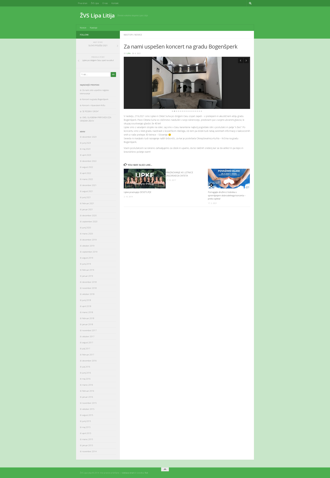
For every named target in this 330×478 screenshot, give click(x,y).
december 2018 (89, 282)
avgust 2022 (87, 167)
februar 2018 (88, 318)
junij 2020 (86, 227)
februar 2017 (88, 354)
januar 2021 (87, 209)
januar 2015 (87, 445)
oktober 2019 (88, 245)
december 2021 (89, 185)
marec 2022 (87, 179)
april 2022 (86, 173)
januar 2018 (87, 324)
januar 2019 (87, 276)
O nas (105, 3)
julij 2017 (86, 348)
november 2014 (89, 451)
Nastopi (93, 27)
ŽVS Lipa (95, 3)
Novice (83, 27)
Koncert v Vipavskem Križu (93, 105)
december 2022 (89, 161)
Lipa (128, 53)
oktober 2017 (88, 336)
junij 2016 (86, 372)
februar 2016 (88, 391)
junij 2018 (86, 300)
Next (246, 60)
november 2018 (89, 288)
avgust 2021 (87, 191)
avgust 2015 (87, 415)
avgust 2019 (87, 258)
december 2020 (89, 215)
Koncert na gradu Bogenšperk (95, 99)
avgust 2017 (87, 342)
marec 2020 (87, 233)
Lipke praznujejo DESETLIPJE (137, 188)
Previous (240, 60)
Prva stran (82, 3)
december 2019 (89, 239)
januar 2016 (87, 397)
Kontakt (114, 3)
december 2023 (89, 137)
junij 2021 (86, 197)
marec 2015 (87, 439)
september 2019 (89, 251)
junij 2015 (86, 421)
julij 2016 (86, 366)
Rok (146, 472)
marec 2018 (87, 312)
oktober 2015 (88, 409)
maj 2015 (86, 427)
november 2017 (89, 330)
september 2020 (89, 221)
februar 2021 (88, 203)
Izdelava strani (128, 472)
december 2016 (89, 360)
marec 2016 (87, 385)
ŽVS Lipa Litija (97, 15)
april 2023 (86, 155)
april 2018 (86, 306)
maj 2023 (86, 149)
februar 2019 (88, 270)
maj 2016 (86, 378)
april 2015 (86, 433)
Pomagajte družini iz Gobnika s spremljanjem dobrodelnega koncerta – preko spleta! (227, 191)
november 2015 (89, 403)
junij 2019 (86, 264)
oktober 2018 (88, 294)
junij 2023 (86, 143)
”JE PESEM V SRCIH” (90, 111)
